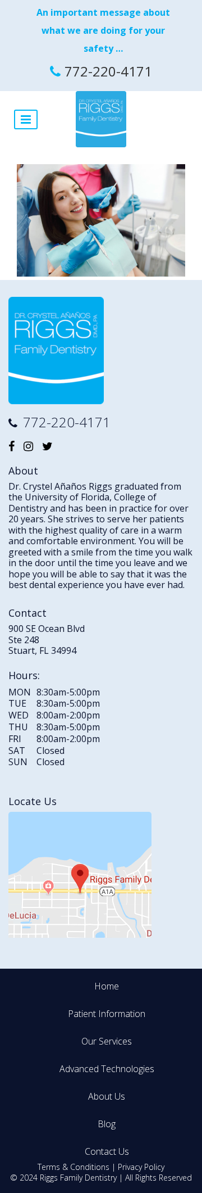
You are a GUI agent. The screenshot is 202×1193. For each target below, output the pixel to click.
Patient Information (106, 1013)
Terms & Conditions (73, 1167)
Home (106, 986)
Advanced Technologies (106, 1069)
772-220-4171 (108, 71)
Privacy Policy (141, 1167)
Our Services (106, 1041)
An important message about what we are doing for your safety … (103, 30)
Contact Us (107, 1151)
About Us (106, 1096)
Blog (107, 1124)
